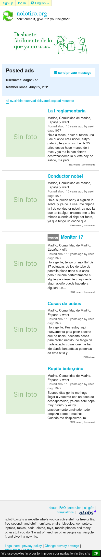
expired (55, 100)
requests (68, 100)
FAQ (62, 507)
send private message (74, 72)
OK (96, 553)
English (40, 2)
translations (65, 512)
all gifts (89, 507)
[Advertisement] (50, 464)
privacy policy (32, 545)
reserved (30, 100)
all (7, 100)
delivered (43, 100)
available (16, 100)
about (53, 507)
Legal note (12, 545)
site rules (74, 507)
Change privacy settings (62, 545)
